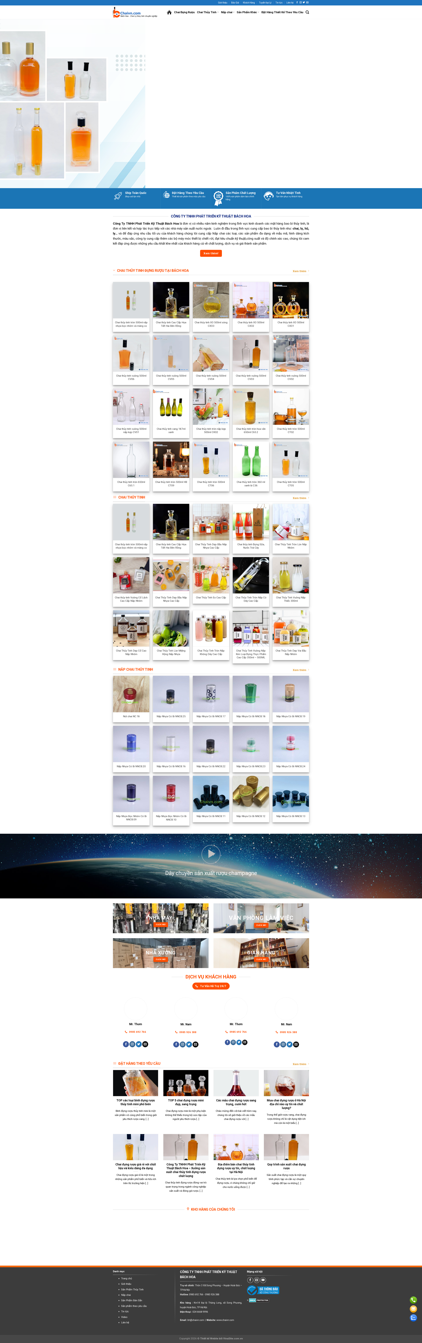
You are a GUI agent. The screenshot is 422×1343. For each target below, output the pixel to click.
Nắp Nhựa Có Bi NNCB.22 (211, 766)
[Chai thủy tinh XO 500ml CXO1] (291, 300)
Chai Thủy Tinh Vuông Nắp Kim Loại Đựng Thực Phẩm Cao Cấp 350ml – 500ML (251, 654)
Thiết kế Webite (209, 1338)
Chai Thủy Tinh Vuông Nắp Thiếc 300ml (290, 599)
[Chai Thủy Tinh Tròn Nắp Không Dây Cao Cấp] (211, 628)
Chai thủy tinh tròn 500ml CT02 (291, 430)
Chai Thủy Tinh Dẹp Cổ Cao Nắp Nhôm (131, 652)
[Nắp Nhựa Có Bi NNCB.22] (211, 744)
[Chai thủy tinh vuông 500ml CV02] (291, 353)
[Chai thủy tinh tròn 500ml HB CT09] (171, 460)
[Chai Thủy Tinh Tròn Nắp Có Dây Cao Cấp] (251, 575)
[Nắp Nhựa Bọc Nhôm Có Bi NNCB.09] (131, 794)
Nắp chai (226, 12)
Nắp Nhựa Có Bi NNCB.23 (250, 766)
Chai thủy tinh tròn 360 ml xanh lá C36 (251, 484)
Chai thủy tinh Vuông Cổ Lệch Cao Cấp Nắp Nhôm (131, 599)
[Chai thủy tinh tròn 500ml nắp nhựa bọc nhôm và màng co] (131, 300)
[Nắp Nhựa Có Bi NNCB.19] (291, 694)
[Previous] (12, 104)
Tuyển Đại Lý (265, 2)
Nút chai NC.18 (131, 716)
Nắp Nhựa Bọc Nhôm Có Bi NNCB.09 (131, 818)
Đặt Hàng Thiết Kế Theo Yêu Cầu (282, 12)
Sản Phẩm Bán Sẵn (131, 1300)
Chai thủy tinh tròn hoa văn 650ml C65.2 (251, 430)
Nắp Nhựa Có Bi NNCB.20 (131, 766)
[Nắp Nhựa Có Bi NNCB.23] (251, 744)
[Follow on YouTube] (263, 1280)
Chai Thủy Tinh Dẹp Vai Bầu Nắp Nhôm (291, 652)
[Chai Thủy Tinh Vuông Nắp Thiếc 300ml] (291, 575)
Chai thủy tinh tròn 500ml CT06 (211, 484)
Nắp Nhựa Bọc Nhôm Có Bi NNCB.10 (171, 818)
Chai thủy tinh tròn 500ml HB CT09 (171, 484)
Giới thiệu (222, 2)
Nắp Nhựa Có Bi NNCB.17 (211, 716)
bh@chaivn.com (195, 1320)
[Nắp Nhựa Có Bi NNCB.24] (291, 744)
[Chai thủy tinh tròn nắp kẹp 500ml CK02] (211, 406)
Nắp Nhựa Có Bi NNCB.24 (290, 766)
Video (124, 1317)
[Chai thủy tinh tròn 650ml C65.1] (131, 460)
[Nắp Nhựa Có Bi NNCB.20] (131, 744)
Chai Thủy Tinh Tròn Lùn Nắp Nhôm (291, 546)
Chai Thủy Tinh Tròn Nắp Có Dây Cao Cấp (251, 599)
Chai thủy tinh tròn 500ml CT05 (291, 484)
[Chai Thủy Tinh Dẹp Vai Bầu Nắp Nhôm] (291, 628)
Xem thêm (299, 271)
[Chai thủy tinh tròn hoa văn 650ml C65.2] (251, 406)
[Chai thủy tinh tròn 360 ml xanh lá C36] (251, 460)
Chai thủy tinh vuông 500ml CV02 (291, 377)
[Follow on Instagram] (301, 2)
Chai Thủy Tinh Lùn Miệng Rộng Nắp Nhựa (171, 652)
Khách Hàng (249, 2)
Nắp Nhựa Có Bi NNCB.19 (290, 716)
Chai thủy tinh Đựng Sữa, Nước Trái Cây (251, 546)
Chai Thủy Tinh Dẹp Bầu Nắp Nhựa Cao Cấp (211, 546)
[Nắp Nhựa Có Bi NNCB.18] (251, 694)
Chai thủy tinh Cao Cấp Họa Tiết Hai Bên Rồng (171, 324)
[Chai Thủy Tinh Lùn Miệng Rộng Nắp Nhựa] (171, 628)
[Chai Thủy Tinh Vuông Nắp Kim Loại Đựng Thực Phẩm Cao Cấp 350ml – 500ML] (251, 628)
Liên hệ (289, 2)
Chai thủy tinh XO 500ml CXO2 (251, 324)
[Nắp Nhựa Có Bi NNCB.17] (211, 694)
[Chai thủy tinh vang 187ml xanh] (171, 406)
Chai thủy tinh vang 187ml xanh (171, 430)
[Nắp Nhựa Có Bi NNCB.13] (291, 794)
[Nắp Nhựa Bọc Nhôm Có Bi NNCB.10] (171, 794)
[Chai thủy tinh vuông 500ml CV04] (211, 353)
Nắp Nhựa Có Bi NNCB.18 (250, 716)
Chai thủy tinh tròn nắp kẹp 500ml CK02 (211, 430)
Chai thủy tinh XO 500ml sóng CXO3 (211, 324)
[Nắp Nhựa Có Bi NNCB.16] (171, 744)
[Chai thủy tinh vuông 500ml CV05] (171, 353)
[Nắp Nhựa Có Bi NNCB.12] (251, 794)
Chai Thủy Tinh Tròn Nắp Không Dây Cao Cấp (211, 652)
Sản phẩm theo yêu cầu (134, 1306)
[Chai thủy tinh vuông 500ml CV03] (251, 353)
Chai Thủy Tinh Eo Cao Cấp (211, 597)
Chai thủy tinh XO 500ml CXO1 (291, 324)
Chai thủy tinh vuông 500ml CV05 (171, 377)
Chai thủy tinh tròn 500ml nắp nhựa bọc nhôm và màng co (131, 324)
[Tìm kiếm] (307, 12)
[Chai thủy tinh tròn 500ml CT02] (291, 406)
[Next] (409, 104)
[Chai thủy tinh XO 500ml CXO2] (251, 300)
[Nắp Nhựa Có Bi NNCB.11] (211, 794)
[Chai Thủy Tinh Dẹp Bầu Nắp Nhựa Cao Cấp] (211, 522)
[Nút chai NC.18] (131, 694)
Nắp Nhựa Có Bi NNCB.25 (171, 716)
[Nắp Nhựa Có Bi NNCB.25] (171, 694)
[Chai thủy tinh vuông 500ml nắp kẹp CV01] (131, 406)
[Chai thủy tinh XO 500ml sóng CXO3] (211, 300)
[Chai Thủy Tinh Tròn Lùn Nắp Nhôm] (291, 522)
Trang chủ (126, 1278)
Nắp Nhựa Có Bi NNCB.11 (211, 816)
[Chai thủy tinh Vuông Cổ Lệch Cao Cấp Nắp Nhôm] (131, 575)
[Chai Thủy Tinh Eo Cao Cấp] (211, 575)
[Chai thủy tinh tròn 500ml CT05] (291, 460)
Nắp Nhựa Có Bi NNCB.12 (250, 816)
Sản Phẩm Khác (247, 12)
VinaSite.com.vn (233, 1338)
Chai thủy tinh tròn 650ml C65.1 (131, 484)
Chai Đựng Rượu (184, 12)
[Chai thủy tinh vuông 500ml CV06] (131, 353)
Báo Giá (235, 2)
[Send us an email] (307, 2)
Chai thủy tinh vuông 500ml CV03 (251, 377)
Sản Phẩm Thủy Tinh (132, 1289)
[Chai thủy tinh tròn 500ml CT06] (211, 460)
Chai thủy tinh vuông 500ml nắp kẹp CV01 (131, 430)
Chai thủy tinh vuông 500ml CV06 (131, 377)
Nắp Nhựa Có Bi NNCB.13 (290, 816)
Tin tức (279, 2)
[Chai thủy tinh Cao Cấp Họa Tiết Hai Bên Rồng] (171, 300)
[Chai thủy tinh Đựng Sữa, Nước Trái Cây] (251, 522)
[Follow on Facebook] (297, 2)
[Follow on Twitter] (304, 2)
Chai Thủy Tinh (206, 12)
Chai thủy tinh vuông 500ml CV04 (211, 377)
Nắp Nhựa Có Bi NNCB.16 (171, 766)
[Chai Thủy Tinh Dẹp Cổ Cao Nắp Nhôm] (131, 628)
